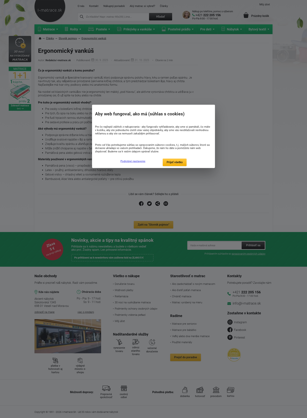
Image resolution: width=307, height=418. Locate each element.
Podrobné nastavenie (132, 161)
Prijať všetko (175, 162)
